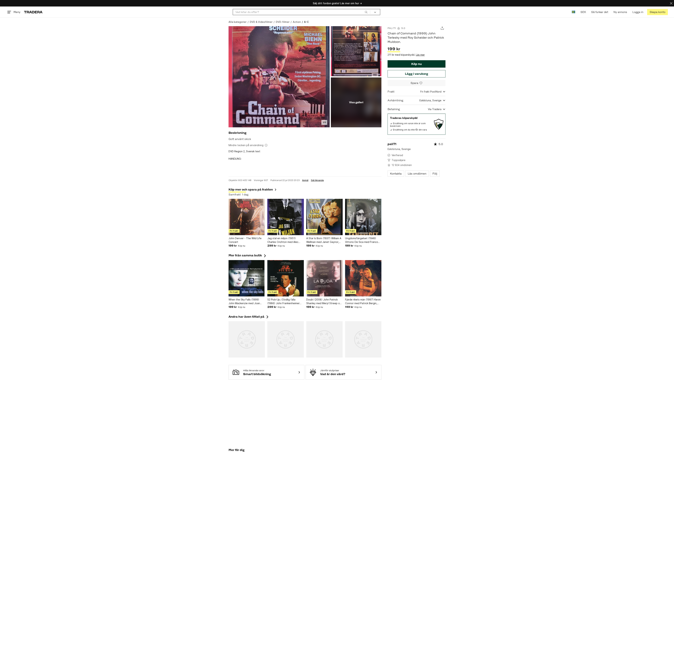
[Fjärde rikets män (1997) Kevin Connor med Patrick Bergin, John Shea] (363, 278)
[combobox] (301, 12)
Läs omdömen (417, 173)
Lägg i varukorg (416, 74)
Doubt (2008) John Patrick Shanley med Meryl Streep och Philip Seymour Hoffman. (324, 301)
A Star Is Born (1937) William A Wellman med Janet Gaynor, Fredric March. (323, 240)
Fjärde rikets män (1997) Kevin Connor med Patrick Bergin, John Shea (363, 301)
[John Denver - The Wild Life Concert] (247, 217)
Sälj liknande (317, 180)
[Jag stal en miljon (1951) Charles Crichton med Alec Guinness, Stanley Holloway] (285, 217)
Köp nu (416, 64)
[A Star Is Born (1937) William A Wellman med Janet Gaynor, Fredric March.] (324, 217)
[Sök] (366, 12)
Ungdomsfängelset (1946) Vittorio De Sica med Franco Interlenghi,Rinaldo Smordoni (362, 240)
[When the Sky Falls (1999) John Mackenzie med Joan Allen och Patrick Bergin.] (247, 278)
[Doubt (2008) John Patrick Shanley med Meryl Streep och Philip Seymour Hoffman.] (324, 278)
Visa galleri (356, 102)
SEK (583, 12)
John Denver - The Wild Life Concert (245, 240)
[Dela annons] (442, 28)
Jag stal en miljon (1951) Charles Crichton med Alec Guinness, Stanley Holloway (283, 240)
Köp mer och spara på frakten (251, 189)
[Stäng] (671, 3)
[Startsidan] (33, 12)
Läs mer (420, 54)
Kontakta (396, 173)
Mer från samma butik (248, 255)
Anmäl (305, 180)
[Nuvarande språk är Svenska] (573, 12)
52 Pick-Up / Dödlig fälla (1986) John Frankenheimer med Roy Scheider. (283, 301)
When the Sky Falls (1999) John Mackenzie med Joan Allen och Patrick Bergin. (244, 301)
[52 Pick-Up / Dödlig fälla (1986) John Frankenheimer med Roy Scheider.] (285, 278)
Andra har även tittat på (249, 316)
